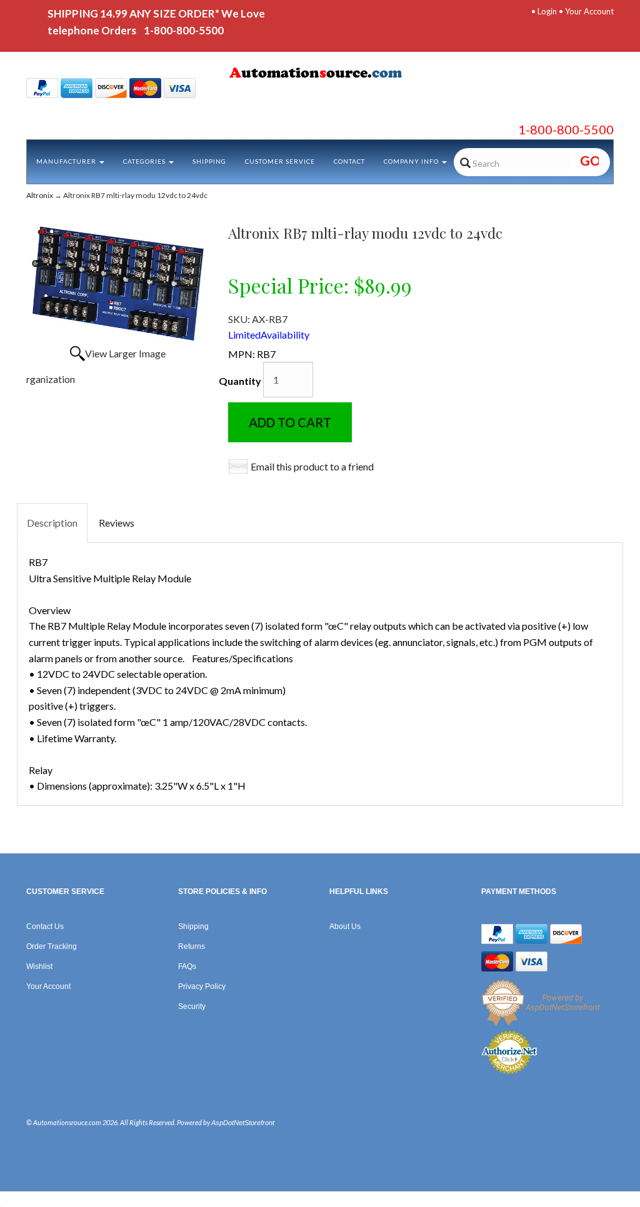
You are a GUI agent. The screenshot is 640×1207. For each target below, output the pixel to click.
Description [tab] (52, 523)
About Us (345, 926)
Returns (191, 946)
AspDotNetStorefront (242, 1122)
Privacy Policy (202, 986)
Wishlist (39, 966)
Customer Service (280, 161)
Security (192, 1006)
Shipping (209, 161)
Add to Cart (290, 422)
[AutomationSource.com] (319, 75)
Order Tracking (51, 946)
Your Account (589, 11)
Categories (145, 161)
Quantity (240, 381)
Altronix (39, 195)
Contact (349, 161)
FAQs (187, 966)
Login (547, 11)
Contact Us (45, 926)
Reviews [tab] (116, 523)
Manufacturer (67, 161)
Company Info (412, 161)
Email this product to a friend (312, 466)
